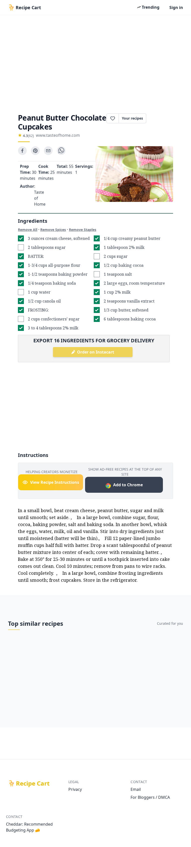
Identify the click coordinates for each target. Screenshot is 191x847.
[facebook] (22, 150)
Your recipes (132, 118)
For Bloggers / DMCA (150, 797)
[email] (48, 150)
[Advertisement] (95, 62)
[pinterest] (35, 150)
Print (162, 118)
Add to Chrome (128, 485)
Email (136, 789)
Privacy (75, 789)
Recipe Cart (32, 783)
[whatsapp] (61, 150)
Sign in (176, 7)
